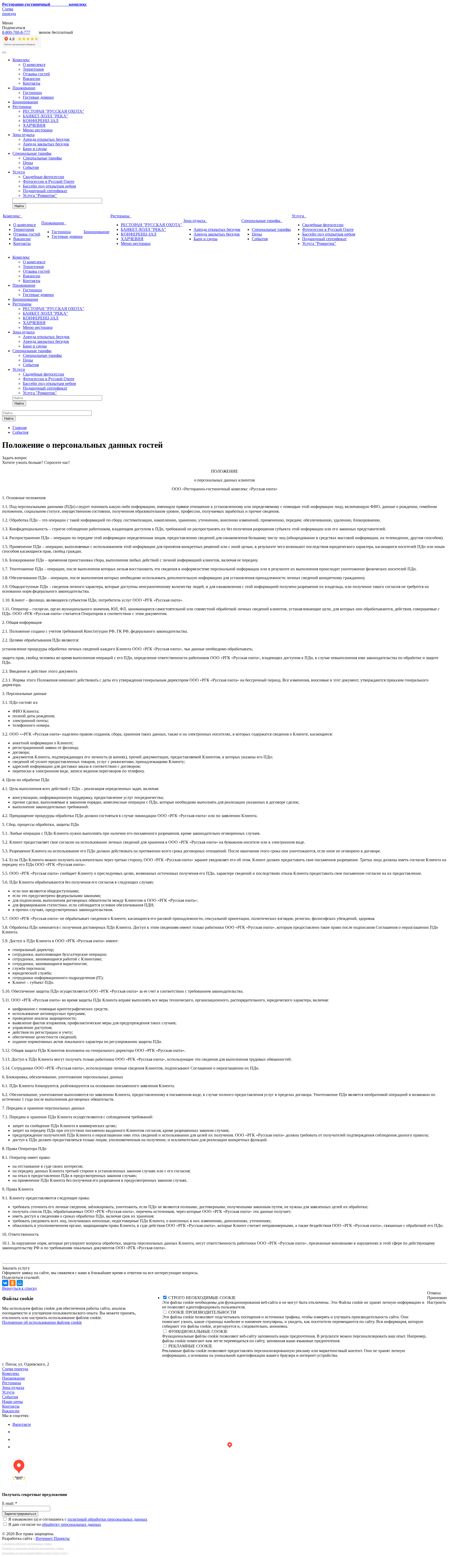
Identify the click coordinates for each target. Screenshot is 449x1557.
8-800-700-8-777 (16, 32)
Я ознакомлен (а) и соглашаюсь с (77, 1519)
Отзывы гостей (36, 74)
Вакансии (31, 78)
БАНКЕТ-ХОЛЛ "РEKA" (45, 116)
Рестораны (21, 106)
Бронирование (25, 102)
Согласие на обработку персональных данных (27, 1543)
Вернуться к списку (19, 1288)
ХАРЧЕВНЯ (34, 125)
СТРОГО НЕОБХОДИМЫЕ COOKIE (202, 1297)
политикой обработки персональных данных (107, 1519)
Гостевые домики (38, 97)
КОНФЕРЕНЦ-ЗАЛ (40, 120)
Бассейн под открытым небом (49, 186)
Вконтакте (21, 1424)
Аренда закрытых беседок (46, 144)
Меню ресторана (37, 130)
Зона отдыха (23, 134)
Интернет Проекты (53, 1538)
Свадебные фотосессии (43, 177)
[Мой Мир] (20, 1283)
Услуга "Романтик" (40, 195)
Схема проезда (9, 11)
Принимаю (437, 1297)
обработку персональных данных (71, 1524)
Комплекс (21, 60)
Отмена (434, 1293)
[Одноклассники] (12, 1283)
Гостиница (32, 92)
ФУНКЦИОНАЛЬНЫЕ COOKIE (198, 1331)
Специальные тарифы (31, 153)
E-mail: (9, 1503)
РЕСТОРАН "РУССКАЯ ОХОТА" (53, 111)
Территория (33, 69)
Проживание (23, 88)
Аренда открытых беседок (46, 139)
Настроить (436, 1302)
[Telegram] (15, 1431)
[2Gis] (15, 1439)
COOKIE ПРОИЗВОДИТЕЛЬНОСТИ (202, 1312)
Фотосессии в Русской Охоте (48, 181)
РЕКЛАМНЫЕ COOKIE (190, 1346)
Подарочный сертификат (45, 191)
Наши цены (12, 1401)
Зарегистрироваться (20, 1514)
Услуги (18, 172)
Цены (28, 163)
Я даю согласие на (54, 1524)
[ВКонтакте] (5, 1283)
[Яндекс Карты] (230, 1447)
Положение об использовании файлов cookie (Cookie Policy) (35, 1553)
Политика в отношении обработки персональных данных (33, 1548)
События (31, 167)
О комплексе (34, 64)
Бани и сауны (35, 148)
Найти (19, 206)
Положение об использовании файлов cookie (42, 1322)
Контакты (31, 83)
